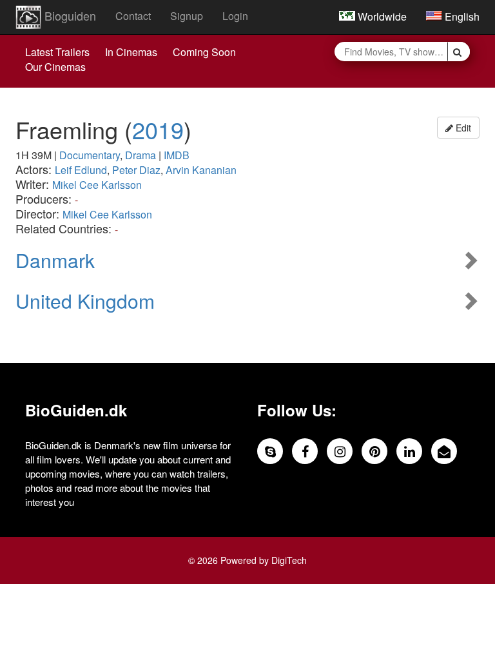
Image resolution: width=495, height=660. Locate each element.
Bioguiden (68, 15)
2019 (158, 129)
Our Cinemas (55, 66)
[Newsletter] (444, 451)
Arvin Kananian (201, 169)
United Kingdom (85, 300)
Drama (140, 155)
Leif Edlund (81, 169)
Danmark (55, 260)
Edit (462, 127)
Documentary (89, 155)
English (461, 16)
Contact (133, 15)
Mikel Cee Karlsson (97, 184)
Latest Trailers (57, 51)
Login (235, 15)
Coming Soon (204, 51)
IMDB (176, 155)
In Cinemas (131, 51)
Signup (186, 15)
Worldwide (381, 16)
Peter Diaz (136, 169)
